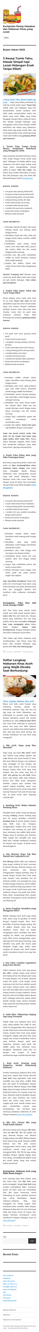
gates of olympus (9, 1289)
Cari (4, 1237)
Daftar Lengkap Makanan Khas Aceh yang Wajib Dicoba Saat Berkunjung (18, 665)
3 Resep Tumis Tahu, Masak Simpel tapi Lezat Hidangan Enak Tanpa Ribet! (18, 63)
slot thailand (8, 1275)
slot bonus (7, 1295)
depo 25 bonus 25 (10, 1284)
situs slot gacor (9, 1220)
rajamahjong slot (10, 1301)
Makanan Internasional (12, 1320)
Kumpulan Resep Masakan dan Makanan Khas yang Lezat (19, 29)
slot (4, 1292)
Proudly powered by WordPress (18, 1328)
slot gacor (7, 1298)
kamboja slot (27, 178)
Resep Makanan (28, 652)
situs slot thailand (25, 1114)
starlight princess (10, 1287)
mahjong (6, 1278)
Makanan (6, 1315)
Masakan (26, 1225)
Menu (6, 38)
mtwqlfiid (9, 652)
